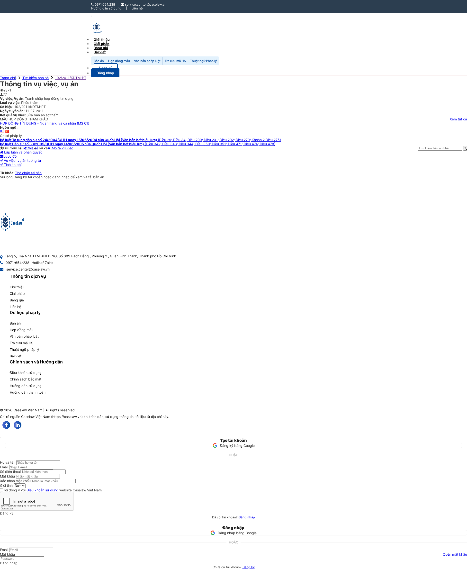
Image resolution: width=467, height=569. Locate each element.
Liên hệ (137, 8)
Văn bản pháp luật (147, 61)
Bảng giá (17, 300)
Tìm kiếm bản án (35, 78)
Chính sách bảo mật (25, 379)
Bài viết (100, 52)
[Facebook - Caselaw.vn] (6, 425)
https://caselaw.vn (66, 417)
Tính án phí (12, 165)
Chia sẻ (32, 148)
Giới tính (6, 485)
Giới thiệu (17, 287)
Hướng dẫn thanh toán (27, 392)
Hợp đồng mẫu (119, 61)
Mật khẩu (7, 476)
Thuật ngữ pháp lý (24, 349)
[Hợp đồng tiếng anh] (2, 131)
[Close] (0, 437)
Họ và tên (7, 462)
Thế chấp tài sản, (29, 173)
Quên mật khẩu (455, 554)
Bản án (99, 61)
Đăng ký (248, 567)
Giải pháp (17, 293)
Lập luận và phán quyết (22, 152)
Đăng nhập (247, 517)
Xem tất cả (458, 119)
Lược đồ (10, 156)
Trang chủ (8, 78)
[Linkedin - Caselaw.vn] (17, 425)
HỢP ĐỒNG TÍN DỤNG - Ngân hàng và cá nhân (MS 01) (44, 123)
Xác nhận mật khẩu (15, 481)
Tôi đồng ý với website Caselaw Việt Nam (52, 490)
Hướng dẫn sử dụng (106, 8)
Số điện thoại (10, 472)
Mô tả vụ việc (62, 148)
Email (4, 467)
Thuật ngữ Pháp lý (203, 61)
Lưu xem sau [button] (13, 148)
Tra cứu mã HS (175, 61)
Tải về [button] (43, 148)
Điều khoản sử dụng (26, 372)
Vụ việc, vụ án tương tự (22, 160)
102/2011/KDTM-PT (70, 78)
